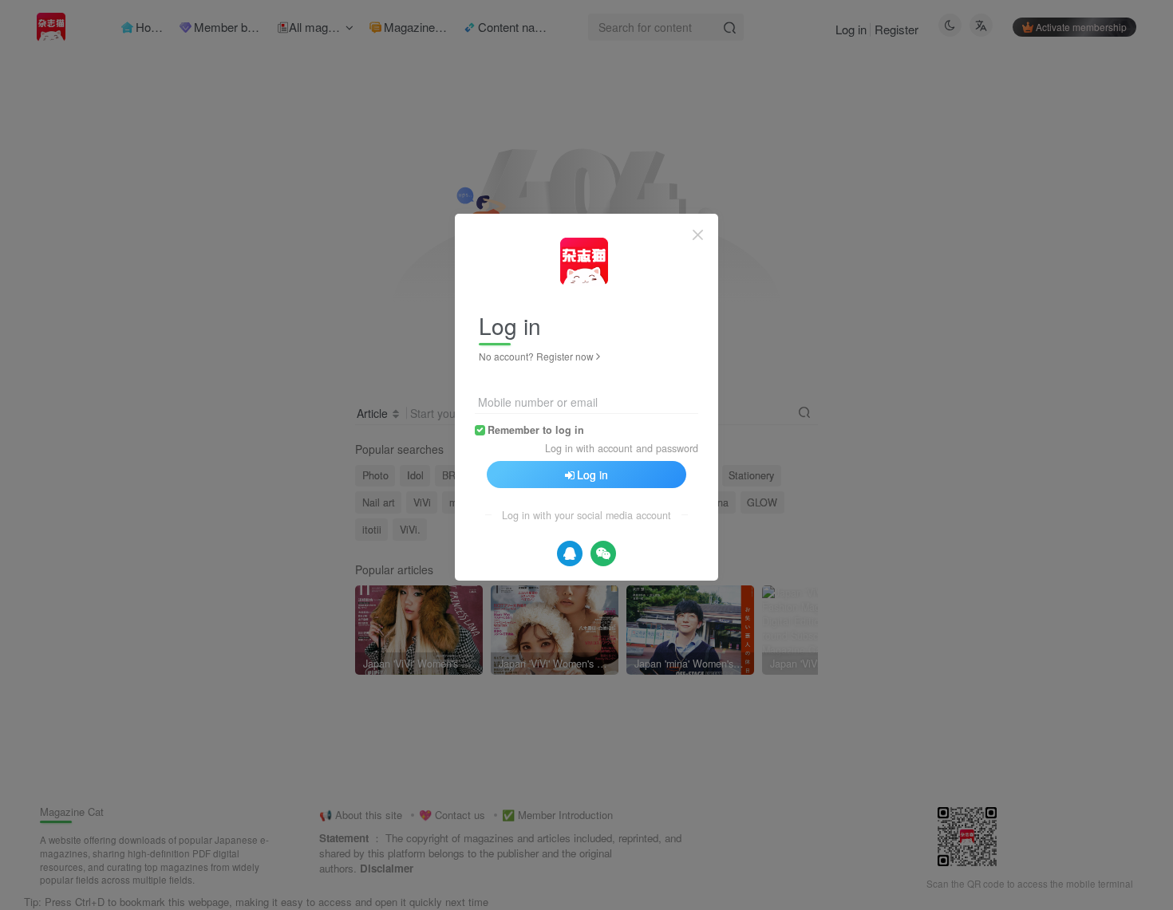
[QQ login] (570, 553)
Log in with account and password (621, 448)
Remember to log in (536, 430)
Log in (592, 475)
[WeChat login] (603, 553)
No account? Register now (536, 356)
